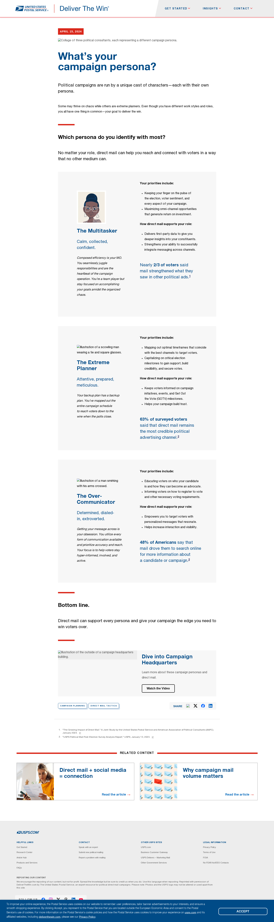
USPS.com (146, 847)
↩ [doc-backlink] (80, 732)
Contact (242, 8)
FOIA (205, 857)
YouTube (81, 899)
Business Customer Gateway (154, 852)
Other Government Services (154, 863)
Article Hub (22, 857)
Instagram (51, 899)
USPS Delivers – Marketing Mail (155, 857)
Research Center (24, 852)
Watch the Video (158, 688)
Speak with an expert (88, 847)
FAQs (19, 868)
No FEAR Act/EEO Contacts (216, 863)
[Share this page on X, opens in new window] (195, 706)
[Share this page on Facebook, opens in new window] (203, 706)
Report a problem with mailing (92, 857)
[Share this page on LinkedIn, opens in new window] (210, 706)
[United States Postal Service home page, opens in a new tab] (31, 8)
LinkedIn (73, 899)
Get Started (176, 8)
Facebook (43, 899)
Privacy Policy (209, 847)
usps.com (190, 912)
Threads (66, 899)
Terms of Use (209, 852)
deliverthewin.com (49, 916)
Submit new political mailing (91, 852)
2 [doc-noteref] (178, 437)
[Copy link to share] (188, 706)
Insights (210, 8)
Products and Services (27, 863)
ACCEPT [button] (243, 911)
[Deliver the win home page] (84, 8)
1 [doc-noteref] (190, 276)
